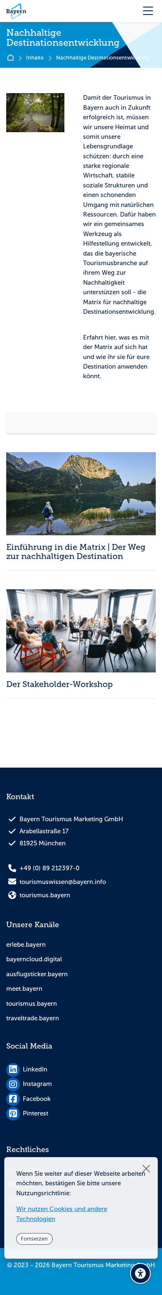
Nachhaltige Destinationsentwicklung (103, 58)
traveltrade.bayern (32, 1018)
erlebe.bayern (26, 944)
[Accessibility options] (140, 1273)
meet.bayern (24, 988)
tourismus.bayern (31, 1003)
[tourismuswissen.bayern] (16, 11)
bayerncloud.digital (34, 959)
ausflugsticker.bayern (37, 974)
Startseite (11, 58)
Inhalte (35, 58)
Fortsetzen (34, 1239)
